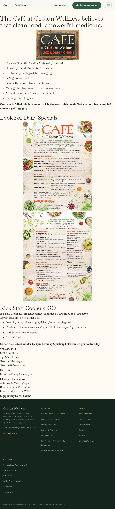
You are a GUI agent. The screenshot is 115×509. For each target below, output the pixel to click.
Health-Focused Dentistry (53, 414)
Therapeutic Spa (48, 424)
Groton (15, 5)
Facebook (7, 486)
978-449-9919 (61, 5)
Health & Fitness (49, 430)
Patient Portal (9, 470)
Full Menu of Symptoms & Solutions (53, 443)
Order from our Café (12, 481)
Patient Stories (86, 424)
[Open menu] (108, 5)
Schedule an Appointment (87, 5)
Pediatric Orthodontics (51, 419)
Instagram (8, 492)
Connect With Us (86, 441)
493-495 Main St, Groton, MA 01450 (19, 428)
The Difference (85, 414)
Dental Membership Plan (52, 450)
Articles (82, 430)
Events (82, 435)
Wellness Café (47, 435)
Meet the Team (85, 419)
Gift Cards (7, 476)
